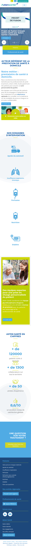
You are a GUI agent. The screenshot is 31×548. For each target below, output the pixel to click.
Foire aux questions (8, 484)
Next (27, 42)
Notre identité (7, 526)
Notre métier (6, 524)
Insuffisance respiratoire (10, 470)
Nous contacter (9, 535)
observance (21, 94)
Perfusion (5, 472)
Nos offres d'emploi (8, 531)
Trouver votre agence (11, 494)
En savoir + (6, 38)
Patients (15, 48)
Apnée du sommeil (8, 467)
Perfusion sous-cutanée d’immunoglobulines (9, 476)
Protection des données (20, 543)
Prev (4, 42)
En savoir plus (6, 104)
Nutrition (5, 479)
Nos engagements (8, 529)
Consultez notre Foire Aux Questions (15, 445)
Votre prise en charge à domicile (12, 465)
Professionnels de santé (15, 52)
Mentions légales (8, 543)
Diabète (5, 482)
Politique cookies (11, 545)
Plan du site (20, 545)
